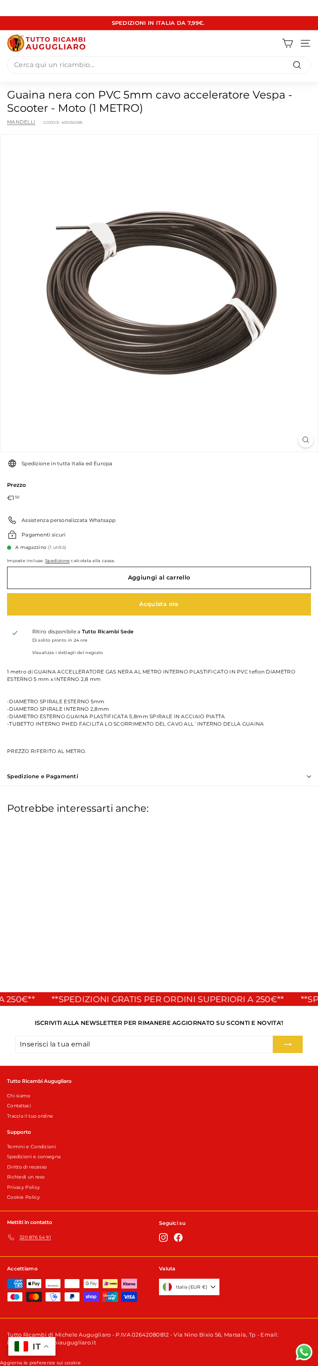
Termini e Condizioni (31, 1147)
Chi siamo (19, 1096)
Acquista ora (158, 604)
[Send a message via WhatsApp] (304, 1352)
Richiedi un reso (26, 1177)
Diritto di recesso (27, 1167)
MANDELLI (21, 122)
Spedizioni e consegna (33, 1156)
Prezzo (16, 484)
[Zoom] (305, 439)
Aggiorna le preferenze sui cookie (40, 1363)
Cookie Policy (23, 1197)
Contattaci (19, 1106)
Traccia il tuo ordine (30, 1116)
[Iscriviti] (288, 1044)
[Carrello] (287, 43)
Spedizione (57, 560)
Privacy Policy (23, 1187)
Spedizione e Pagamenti (42, 776)
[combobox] (159, 65)
